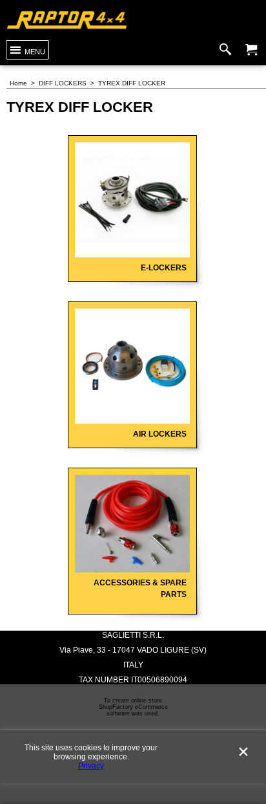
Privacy (91, 765)
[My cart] (251, 50)
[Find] (228, 50)
